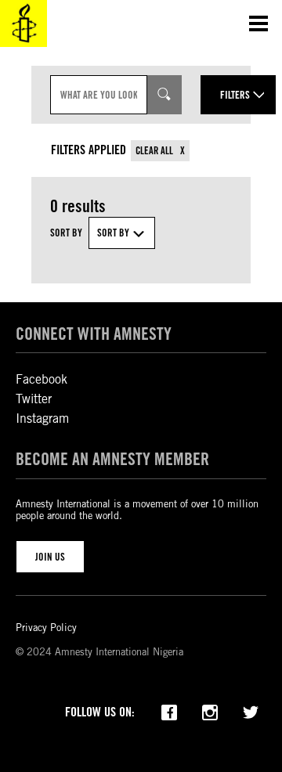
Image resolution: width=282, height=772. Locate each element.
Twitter (34, 398)
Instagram (42, 418)
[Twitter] (250, 711)
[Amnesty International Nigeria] (23, 23)
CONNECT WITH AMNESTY (94, 333)
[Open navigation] (258, 23)
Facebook (41, 379)
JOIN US (50, 556)
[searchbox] (98, 94)
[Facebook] (169, 711)
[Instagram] (210, 711)
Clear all (155, 151)
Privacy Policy (46, 627)
